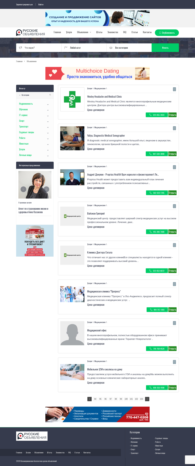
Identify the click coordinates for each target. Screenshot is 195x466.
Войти (40, 4)
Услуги (69, 32)
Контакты (147, 32)
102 (136, 399)
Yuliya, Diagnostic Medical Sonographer (106, 135)
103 (141, 399)
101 (131, 399)
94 (95, 399)
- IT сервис (134, 445)
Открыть (172, 114)
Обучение (23, 109)
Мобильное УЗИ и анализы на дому (104, 369)
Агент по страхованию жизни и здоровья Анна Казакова (33, 210)
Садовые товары (26, 132)
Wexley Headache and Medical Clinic (104, 96)
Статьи (134, 32)
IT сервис (23, 115)
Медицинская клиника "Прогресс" (104, 291)
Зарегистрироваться (24, 4)
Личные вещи (25, 155)
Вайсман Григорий (96, 213)
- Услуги (157, 449)
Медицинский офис (96, 330)
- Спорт (132, 449)
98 (116, 399)
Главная (57, 32)
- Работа (157, 442)
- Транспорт (134, 453)
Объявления (82, 32)
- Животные (158, 445)
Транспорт (23, 126)
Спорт (21, 120)
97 (111, 399)
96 (105, 399)
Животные (23, 143)
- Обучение (134, 442)
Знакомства (112, 32)
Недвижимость (26, 103)
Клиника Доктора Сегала (99, 252)
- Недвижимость (136, 438)
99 (121, 399)
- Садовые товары (161, 438)
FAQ (124, 32)
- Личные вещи (159, 453)
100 (126, 399)
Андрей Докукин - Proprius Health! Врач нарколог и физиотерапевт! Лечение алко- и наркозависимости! (139, 174)
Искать (165, 47)
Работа (22, 138)
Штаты (99, 32)
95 (100, 399)
